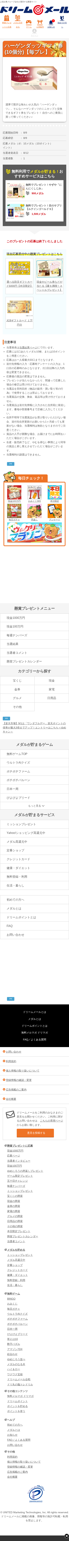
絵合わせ (12, 1354)
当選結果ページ (28, 347)
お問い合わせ (15, 934)
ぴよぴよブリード (18, 797)
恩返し (34, 519)
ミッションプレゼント (21, 824)
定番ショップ (15, 850)
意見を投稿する (36, 1132)
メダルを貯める (17, 25)
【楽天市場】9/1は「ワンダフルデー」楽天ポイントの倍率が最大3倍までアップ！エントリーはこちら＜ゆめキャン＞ (34, 727)
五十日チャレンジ (17, 1180)
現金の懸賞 (13, 1201)
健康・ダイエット (18, 868)
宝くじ (17, 680)
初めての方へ (62, 25)
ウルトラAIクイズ (18, 762)
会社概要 (11, 1098)
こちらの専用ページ (51, 1120)
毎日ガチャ (14, 519)
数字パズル (13, 1344)
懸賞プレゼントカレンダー (24, 661)
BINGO (11, 1298)
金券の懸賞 (13, 1206)
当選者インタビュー (18, 1160)
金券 (17, 689)
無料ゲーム (13, 1293)
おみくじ (12, 1303)
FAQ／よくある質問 (34, 1039)
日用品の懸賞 (15, 1221)
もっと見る (34, 805)
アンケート (54, 519)
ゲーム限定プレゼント (20, 1175)
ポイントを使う (16, 1411)
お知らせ (51, 24)
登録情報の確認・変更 (19, 1080)
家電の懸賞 (13, 1211)
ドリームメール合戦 (18, 1379)
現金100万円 (14, 501)
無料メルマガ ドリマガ (34, 1032)
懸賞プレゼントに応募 (6, 25)
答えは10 (12, 1339)
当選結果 (12, 644)
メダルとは (14, 908)
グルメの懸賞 (15, 1216)
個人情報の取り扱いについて (22, 1070)
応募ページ (13, 1155)
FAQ (10, 926)
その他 (17, 706)
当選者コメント (17, 652)
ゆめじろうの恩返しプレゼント (25, 1170)
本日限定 (54, 501)
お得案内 (40, 27)
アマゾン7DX (14, 1349)
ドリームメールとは (34, 1011)
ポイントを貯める (17, 1406)
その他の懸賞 (15, 1226)
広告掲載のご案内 (16, 1089)
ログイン (34, 35)
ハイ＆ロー (13, 1369)
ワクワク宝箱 (15, 1374)
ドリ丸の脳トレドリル (20, 1384)
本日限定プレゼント (18, 1231)
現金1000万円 (16, 617)
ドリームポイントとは (21, 917)
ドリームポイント (17, 1401)
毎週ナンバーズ (17, 635)
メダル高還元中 (17, 841)
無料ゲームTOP (17, 754)
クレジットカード (18, 859)
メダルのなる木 (16, 1364)
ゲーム (29, 27)
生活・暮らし (15, 885)
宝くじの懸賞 (15, 1195)
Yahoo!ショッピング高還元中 (26, 832)
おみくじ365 (34, 501)
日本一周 (12, 788)
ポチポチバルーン (18, 780)
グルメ (17, 698)
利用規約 (11, 1061)
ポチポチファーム (18, 771)
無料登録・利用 (17, 876)
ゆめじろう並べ (16, 1359)
